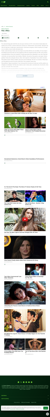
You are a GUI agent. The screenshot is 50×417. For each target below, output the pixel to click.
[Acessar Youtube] (29, 382)
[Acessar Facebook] (26, 382)
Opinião (42, 5)
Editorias (4, 395)
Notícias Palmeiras (9, 26)
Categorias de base (21, 5)
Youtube (33, 5)
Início (2, 26)
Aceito (45, 408)
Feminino (47, 5)
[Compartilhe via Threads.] (28, 38)
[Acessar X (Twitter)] (21, 382)
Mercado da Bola (12, 5)
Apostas (28, 5)
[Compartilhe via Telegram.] (38, 38)
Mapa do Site (33, 402)
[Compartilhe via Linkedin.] (48, 38)
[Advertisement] (25, 16)
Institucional (5, 398)
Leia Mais (25, 75)
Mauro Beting (4, 33)
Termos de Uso (17, 402)
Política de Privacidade (25, 402)
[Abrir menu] (2, 1)
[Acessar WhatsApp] (18, 382)
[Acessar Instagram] (24, 382)
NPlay (38, 5)
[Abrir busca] (48, 2)
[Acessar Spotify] (31, 382)
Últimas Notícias (4, 5)
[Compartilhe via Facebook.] (18, 38)
